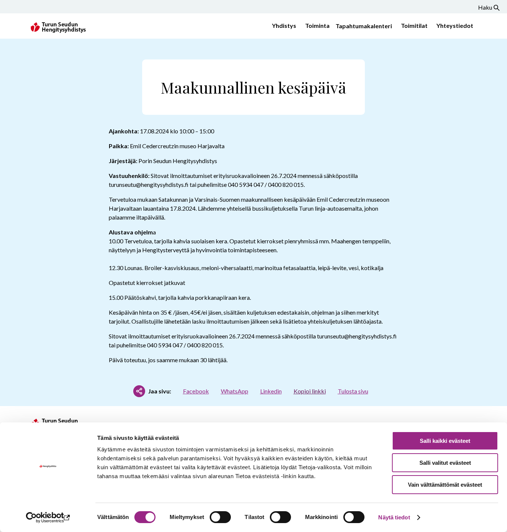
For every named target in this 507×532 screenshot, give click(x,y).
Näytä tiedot (394, 517)
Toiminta (317, 25)
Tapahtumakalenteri (364, 25)
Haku (485, 7)
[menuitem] (282, 26)
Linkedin (271, 391)
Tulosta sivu (353, 391)
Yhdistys (284, 25)
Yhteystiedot (454, 25)
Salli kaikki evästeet (445, 441)
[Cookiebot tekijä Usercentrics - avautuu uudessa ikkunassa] (48, 517)
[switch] (220, 517)
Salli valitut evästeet (445, 463)
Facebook (196, 391)
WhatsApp (234, 391)
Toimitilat (414, 25)
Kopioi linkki (310, 391)
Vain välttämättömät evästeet (445, 484)
